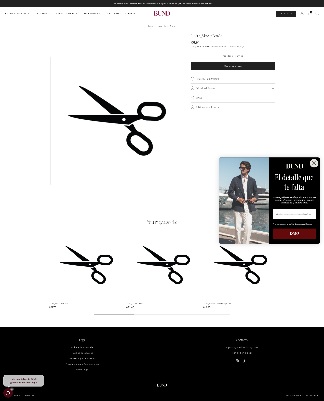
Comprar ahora (233, 66)
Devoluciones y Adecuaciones (82, 364)
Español (28, 395)
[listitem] (162, 3)
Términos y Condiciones (82, 358)
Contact (130, 13)
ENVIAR (294, 233)
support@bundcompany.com (242, 347)
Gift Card (113, 13)
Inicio (150, 26)
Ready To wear (65, 13)
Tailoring (41, 13)
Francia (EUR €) (12, 395)
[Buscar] (317, 13)
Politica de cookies (82, 353)
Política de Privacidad (82, 347)
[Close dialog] (314, 163)
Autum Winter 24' (15, 13)
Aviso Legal (82, 369)
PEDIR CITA (286, 13)
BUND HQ (298, 395)
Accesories (91, 13)
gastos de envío (202, 46)
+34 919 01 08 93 (242, 353)
